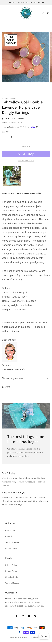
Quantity (5, 132)
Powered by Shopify (36, 637)
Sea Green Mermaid (21, 637)
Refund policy (11, 548)
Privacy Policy (11, 565)
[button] (3, 13)
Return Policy (11, 571)
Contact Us (10, 530)
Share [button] (7, 387)
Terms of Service (12, 542)
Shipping (5, 122)
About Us (9, 536)
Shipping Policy (12, 577)
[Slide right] (32, 94)
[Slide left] (20, 94)
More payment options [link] (26, 161)
